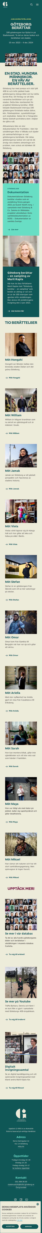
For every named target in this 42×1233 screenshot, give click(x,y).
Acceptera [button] (10, 1226)
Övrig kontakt (21, 1187)
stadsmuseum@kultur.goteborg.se (21, 1184)
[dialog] (20, 1217)
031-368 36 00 (21, 1182)
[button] (29, 1226)
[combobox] (38, 1204)
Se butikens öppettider (21, 1168)
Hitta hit (21, 1146)
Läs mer (20, 1220)
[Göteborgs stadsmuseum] (21, 1118)
